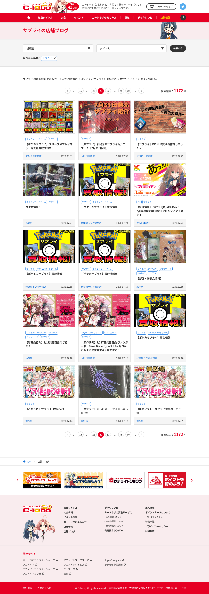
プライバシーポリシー (156, 526)
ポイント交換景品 (154, 516)
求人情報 (149, 507)
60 (128, 90)
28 (93, 90)
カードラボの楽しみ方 (104, 17)
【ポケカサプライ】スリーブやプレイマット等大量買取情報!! (48, 146)
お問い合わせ (44, 588)
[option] (42, 480)
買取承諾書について (115, 525)
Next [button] (191, 481)
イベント (79, 17)
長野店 (84, 420)
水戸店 (140, 286)
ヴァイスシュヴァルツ (147, 268)
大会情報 (68, 512)
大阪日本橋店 (88, 156)
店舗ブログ (69, 531)
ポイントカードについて (157, 512)
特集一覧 (149, 521)
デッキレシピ (145, 17)
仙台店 (28, 358)
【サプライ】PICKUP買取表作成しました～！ (160, 146)
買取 (127, 17)
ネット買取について (115, 521)
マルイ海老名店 (33, 156)
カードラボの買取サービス (118, 512)
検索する (178, 48)
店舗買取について (114, 516)
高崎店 (28, 222)
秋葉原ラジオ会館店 (91, 222)
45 (121, 90)
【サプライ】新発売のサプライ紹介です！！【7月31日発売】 (103, 146)
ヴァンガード (166, 268)
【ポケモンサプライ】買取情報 (43, 274)
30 (108, 90)
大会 (63, 17)
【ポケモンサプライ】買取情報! (100, 207)
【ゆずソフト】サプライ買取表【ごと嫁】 (159, 411)
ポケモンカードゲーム (36, 139)
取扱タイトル (45, 17)
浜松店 (28, 420)
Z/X (139, 202)
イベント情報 (70, 517)
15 (80, 90)
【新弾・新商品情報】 (150, 278)
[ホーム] (28, 17)
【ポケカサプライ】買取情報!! (99, 274)
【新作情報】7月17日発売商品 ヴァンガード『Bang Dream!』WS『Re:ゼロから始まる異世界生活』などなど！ (104, 346)
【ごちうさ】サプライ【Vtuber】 (45, 409)
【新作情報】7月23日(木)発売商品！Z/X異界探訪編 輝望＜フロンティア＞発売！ (160, 211)
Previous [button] (17, 481)
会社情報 (27, 588)
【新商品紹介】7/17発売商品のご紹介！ (46, 344)
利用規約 (149, 531)
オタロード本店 (145, 156)
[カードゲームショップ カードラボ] (37, 8)
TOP (29, 461)
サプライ (53, 139)
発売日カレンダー (113, 530)
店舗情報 (165, 17)
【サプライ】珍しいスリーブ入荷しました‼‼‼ (104, 411)
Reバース (141, 273)
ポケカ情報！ (33, 207)
